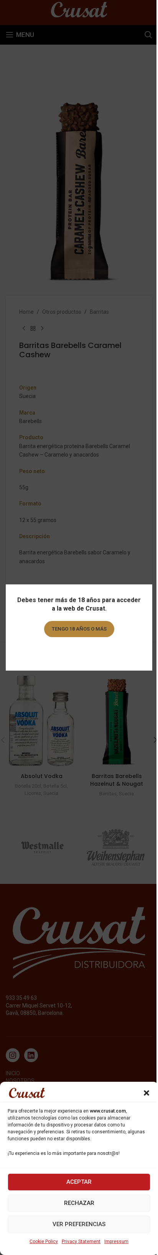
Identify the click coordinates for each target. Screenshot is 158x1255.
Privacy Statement (81, 1241)
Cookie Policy (44, 1241)
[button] (146, 1093)
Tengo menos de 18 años (79, 651)
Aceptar (79, 1181)
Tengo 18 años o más (79, 629)
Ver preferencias (79, 1224)
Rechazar (79, 1203)
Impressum (116, 1241)
